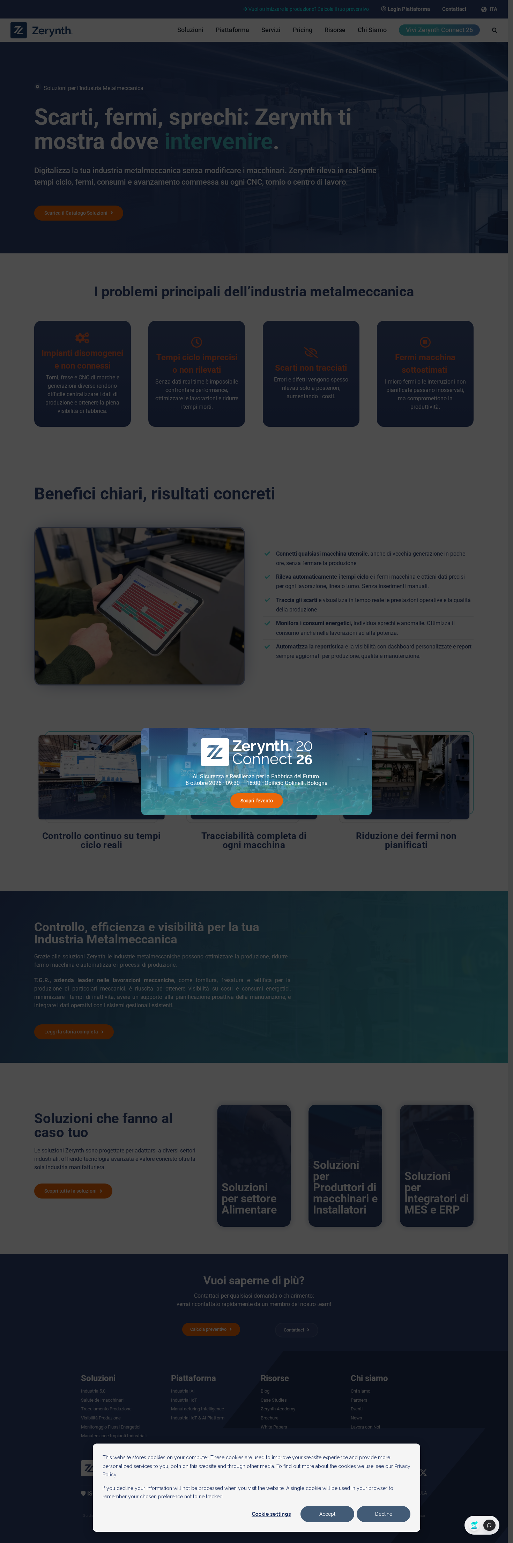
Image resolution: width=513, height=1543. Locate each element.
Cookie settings (271, 1514)
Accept (327, 1514)
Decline (383, 1514)
